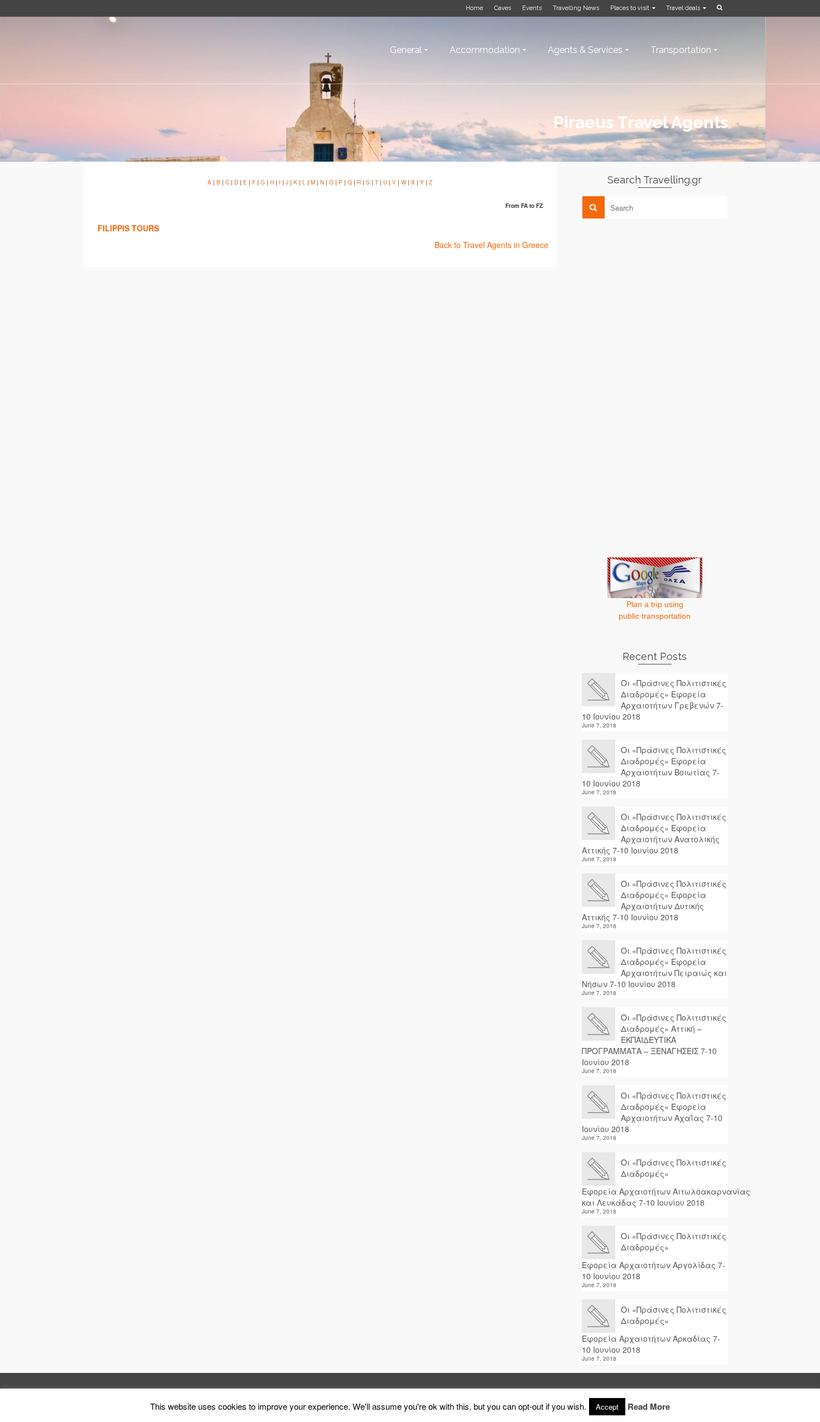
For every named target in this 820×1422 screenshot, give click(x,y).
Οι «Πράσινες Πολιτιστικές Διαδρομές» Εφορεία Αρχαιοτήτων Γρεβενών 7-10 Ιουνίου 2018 (654, 699)
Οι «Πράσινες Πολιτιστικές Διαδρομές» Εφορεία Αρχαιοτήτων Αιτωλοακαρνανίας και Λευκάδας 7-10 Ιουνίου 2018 (655, 1182)
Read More (649, 1406)
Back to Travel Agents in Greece (491, 244)
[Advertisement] (665, 305)
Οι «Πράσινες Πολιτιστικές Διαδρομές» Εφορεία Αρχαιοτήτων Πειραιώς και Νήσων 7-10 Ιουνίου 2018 (654, 967)
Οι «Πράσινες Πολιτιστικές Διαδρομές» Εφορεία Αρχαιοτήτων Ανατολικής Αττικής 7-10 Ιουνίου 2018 (654, 833)
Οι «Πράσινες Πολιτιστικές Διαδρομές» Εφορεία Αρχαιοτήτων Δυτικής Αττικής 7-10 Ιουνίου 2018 (654, 900)
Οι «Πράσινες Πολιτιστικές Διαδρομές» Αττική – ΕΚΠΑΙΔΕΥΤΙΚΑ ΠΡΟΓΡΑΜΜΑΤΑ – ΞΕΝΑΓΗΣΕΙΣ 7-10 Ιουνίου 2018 (654, 1039)
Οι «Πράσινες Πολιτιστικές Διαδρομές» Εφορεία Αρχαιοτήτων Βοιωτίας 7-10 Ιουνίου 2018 (654, 766)
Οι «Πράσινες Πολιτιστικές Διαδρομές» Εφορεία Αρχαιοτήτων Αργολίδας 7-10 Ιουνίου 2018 (654, 1256)
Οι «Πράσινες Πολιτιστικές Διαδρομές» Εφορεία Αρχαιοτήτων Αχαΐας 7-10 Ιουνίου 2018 (654, 1112)
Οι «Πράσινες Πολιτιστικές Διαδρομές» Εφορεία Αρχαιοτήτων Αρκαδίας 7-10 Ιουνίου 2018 (654, 1329)
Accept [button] (607, 1406)
